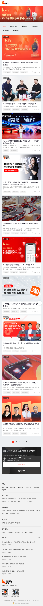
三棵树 (38, 510)
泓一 (18, 513)
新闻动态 (11, 532)
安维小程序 (21, 487)
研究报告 (4, 523)
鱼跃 (7, 513)
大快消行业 (30, 501)
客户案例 (5, 507)
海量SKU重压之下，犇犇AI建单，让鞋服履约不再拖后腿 (18, 574)
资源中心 (5, 520)
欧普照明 (22, 510)
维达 (3, 513)
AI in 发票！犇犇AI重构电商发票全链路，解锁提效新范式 (18, 545)
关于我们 (5, 529)
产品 (3, 484)
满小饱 (32, 510)
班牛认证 (17, 532)
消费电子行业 (5, 501)
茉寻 (27, 510)
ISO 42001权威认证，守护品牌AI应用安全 (14, 553)
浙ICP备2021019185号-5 (33, 600)
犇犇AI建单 (5, 487)
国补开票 (4, 498)
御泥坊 (9, 510)
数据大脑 (36, 487)
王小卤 (4, 510)
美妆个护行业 (22, 501)
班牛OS (4, 490)
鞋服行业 (13, 501)
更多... (39, 537)
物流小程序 (13, 487)
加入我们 (24, 532)
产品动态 (11, 523)
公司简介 (4, 532)
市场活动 (17, 523)
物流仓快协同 (12, 498)
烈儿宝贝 (15, 510)
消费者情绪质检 (31, 498)
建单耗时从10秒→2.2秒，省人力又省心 (13, 567)
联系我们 (31, 532)
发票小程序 (29, 487)
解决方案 (5, 495)
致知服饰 (12, 513)
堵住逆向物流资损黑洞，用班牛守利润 (13, 560)
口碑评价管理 (22, 498)
